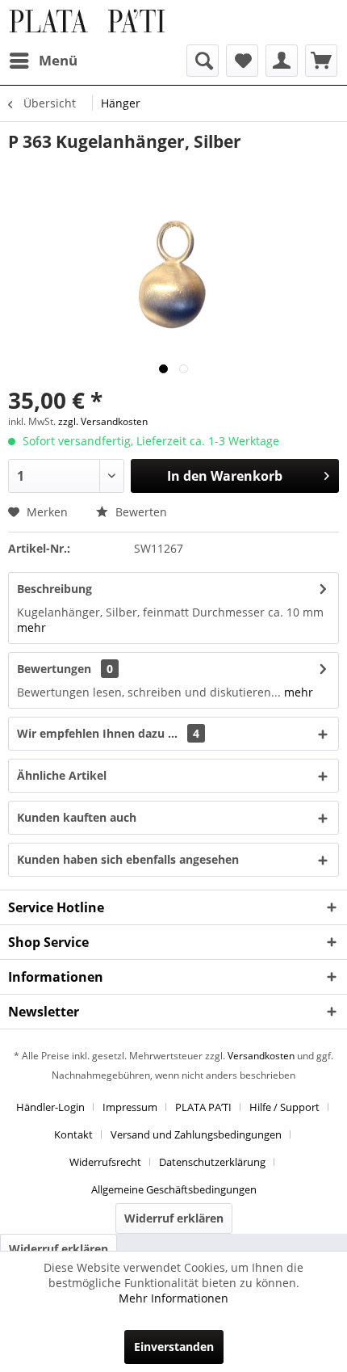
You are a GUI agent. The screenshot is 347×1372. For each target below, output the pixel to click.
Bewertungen (54, 668)
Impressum (129, 1107)
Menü (58, 60)
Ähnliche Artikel (62, 775)
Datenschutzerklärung (212, 1162)
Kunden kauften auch (76, 817)
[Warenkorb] (321, 60)
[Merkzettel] (242, 60)
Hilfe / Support (284, 1107)
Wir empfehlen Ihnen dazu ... (108, 733)
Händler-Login (50, 1107)
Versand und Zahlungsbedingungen (196, 1134)
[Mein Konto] (281, 60)
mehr (31, 627)
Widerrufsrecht (105, 1162)
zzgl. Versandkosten (103, 421)
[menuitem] (43, 60)
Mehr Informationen (173, 1298)
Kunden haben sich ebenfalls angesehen (128, 859)
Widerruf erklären (174, 1218)
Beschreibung (54, 588)
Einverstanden (174, 1346)
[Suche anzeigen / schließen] (202, 60)
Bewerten (139, 512)
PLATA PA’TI (203, 1107)
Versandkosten (261, 1056)
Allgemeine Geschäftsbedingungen (174, 1189)
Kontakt (73, 1134)
